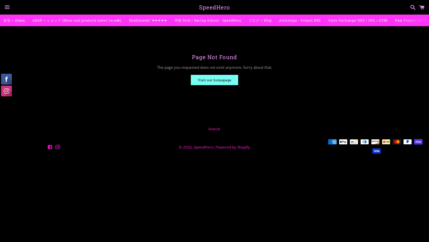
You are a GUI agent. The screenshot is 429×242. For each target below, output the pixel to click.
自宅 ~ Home (14, 20)
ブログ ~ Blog (260, 20)
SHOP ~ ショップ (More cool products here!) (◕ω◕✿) (77, 20)
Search (214, 129)
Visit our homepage (214, 80)
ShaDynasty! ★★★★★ (148, 20)
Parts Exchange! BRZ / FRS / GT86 (357, 20)
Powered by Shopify (232, 147)
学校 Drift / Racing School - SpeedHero (208, 20)
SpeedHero (214, 7)
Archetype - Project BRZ (300, 20)
